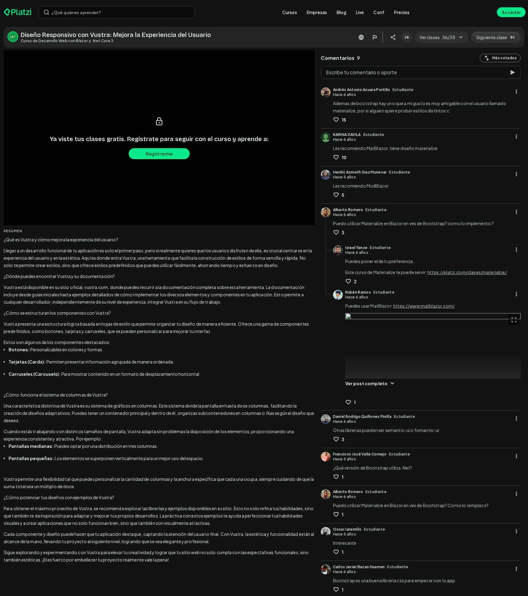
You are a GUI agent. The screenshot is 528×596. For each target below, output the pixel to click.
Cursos (289, 12)
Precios (401, 12)
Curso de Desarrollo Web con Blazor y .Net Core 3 (67, 40)
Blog (341, 12)
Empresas (317, 12)
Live (360, 12)
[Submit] (46, 12)
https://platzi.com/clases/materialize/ (467, 272)
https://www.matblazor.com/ (424, 306)
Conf (378, 12)
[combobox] (117, 12)
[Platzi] (17, 12)
